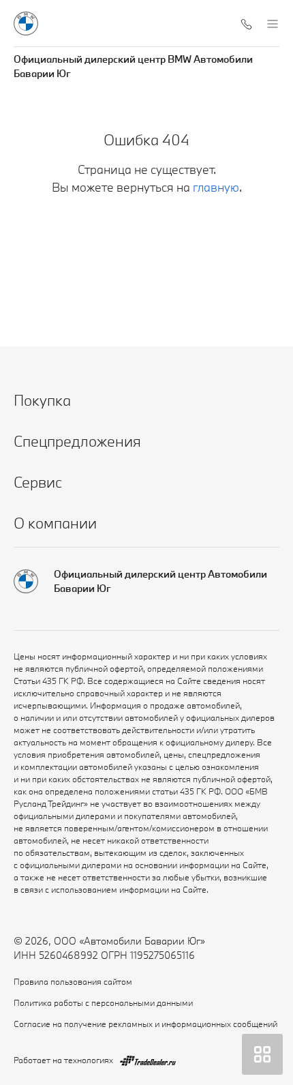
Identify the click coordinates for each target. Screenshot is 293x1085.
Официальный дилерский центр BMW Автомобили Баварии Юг (133, 66)
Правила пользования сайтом (73, 981)
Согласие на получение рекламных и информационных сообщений (145, 1023)
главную (216, 187)
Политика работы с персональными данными (103, 1002)
